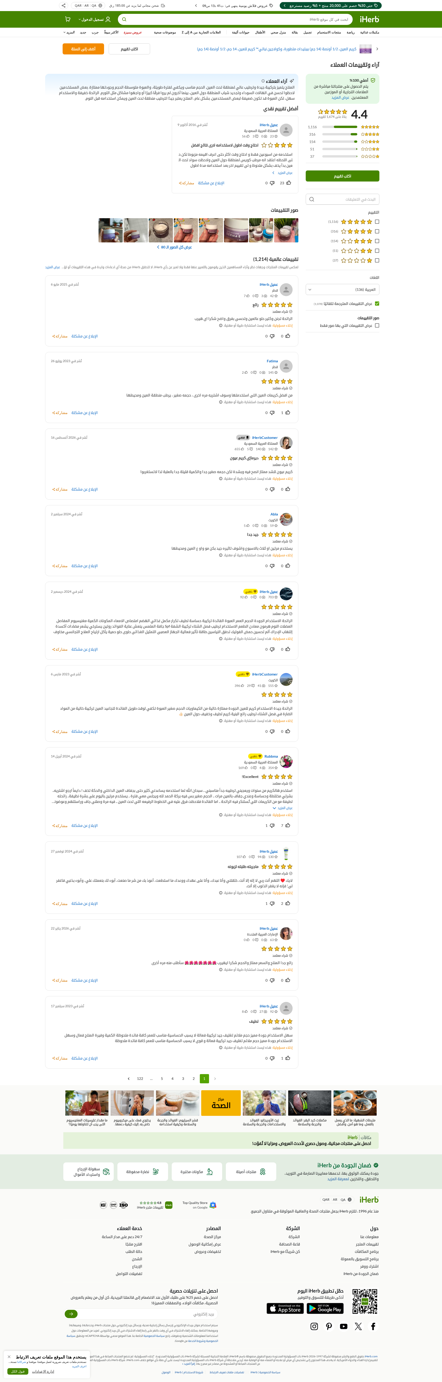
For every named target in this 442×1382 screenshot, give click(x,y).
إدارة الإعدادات (43, 1371)
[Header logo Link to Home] (369, 19)
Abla (274, 514)
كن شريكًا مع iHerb (285, 1251)
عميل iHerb (269, 124)
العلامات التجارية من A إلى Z (201, 32)
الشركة (294, 1236)
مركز (221, 1103)
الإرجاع (137, 1266)
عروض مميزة (133, 32)
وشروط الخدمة (197, 1341)
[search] (311, 199)
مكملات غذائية (369, 32)
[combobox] (342, 289)
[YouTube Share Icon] (343, 1326)
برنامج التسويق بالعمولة (360, 1259)
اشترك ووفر (369, 1266)
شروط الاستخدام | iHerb (188, 1372)
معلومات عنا (369, 1236)
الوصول (166, 1372)
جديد (83, 32)
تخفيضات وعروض (208, 1251)
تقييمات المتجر (367, 1244)
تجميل (307, 32)
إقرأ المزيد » (188, 1363)
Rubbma (271, 756)
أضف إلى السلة (83, 49)
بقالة (295, 32)
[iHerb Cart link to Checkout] (67, 19)
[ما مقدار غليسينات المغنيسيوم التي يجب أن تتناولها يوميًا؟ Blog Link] (87, 1108)
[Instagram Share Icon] (314, 1326)
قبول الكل (18, 1371)
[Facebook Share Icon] (373, 1326)
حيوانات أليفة (241, 32)
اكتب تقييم (129, 49)
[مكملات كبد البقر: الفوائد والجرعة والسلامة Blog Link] (310, 1108)
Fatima (272, 361)
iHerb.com (371, 1356)
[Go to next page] (128, 1078)
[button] (63, 5)
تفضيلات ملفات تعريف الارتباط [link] (227, 1372)
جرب (95, 32)
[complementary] (227, 1372)
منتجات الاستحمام (329, 32)
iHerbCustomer (265, 437)
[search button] (124, 19)
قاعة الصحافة (289, 1244)
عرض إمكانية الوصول (205, 1244)
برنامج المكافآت (367, 1251)
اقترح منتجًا (133, 1244)
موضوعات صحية (165, 32)
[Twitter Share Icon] (358, 1326)
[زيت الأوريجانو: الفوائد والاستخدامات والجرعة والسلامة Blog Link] (264, 1108)
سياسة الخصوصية (154, 1335)
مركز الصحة (212, 1236)
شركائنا (21, 1362)
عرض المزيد (285, 173)
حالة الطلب (133, 1251)
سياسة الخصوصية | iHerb (265, 1372)
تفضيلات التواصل (129, 1273)
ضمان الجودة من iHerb (361, 1273)
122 (140, 1078)
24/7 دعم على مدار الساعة (122, 1236)
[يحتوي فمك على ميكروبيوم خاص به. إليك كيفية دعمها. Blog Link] (132, 1108)
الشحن (137, 1259)
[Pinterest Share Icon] (329, 1326)
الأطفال (260, 32)
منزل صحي (278, 32)
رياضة (351, 32)
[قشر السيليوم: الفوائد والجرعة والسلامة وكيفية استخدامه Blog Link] (177, 1108)
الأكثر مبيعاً (111, 32)
